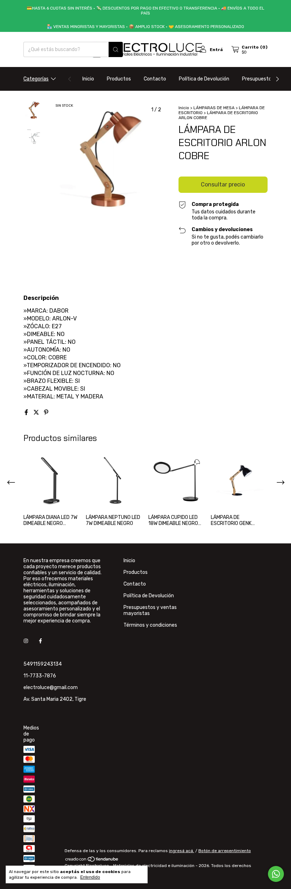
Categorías (36, 79)
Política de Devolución (204, 79)
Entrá (216, 49)
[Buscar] (116, 49)
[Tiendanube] (92, 860)
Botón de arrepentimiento (224, 850)
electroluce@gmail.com (50, 687)
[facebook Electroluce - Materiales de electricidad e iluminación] (40, 641)
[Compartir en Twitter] (36, 412)
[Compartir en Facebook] (27, 412)
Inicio (88, 79)
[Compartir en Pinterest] (46, 412)
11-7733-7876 (39, 676)
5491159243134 (42, 664)
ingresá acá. (181, 850)
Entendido (90, 877)
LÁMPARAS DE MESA (214, 107)
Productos (119, 79)
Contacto (155, 79)
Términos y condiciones (150, 625)
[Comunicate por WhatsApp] (276, 874)
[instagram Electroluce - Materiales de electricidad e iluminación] (25, 641)
